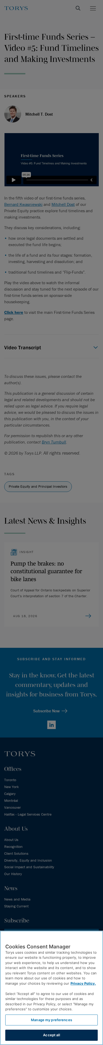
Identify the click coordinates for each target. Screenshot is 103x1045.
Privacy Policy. (83, 983)
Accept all (51, 1035)
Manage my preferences (51, 1020)
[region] (51, 988)
